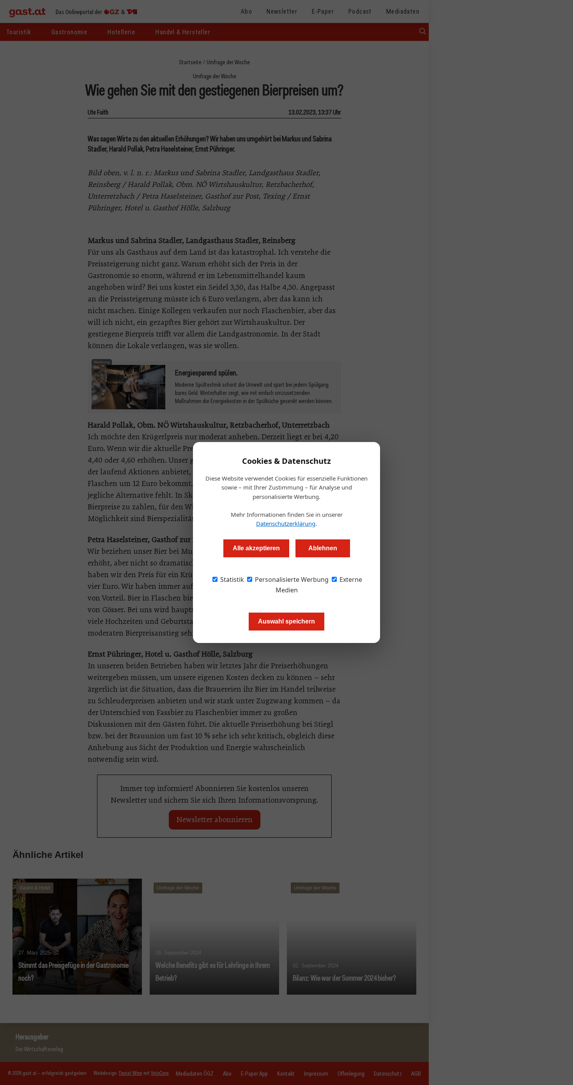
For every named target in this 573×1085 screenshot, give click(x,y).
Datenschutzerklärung (285, 523)
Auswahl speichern (286, 621)
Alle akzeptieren (256, 548)
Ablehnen (322, 548)
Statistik (231, 579)
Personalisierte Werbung (291, 579)
